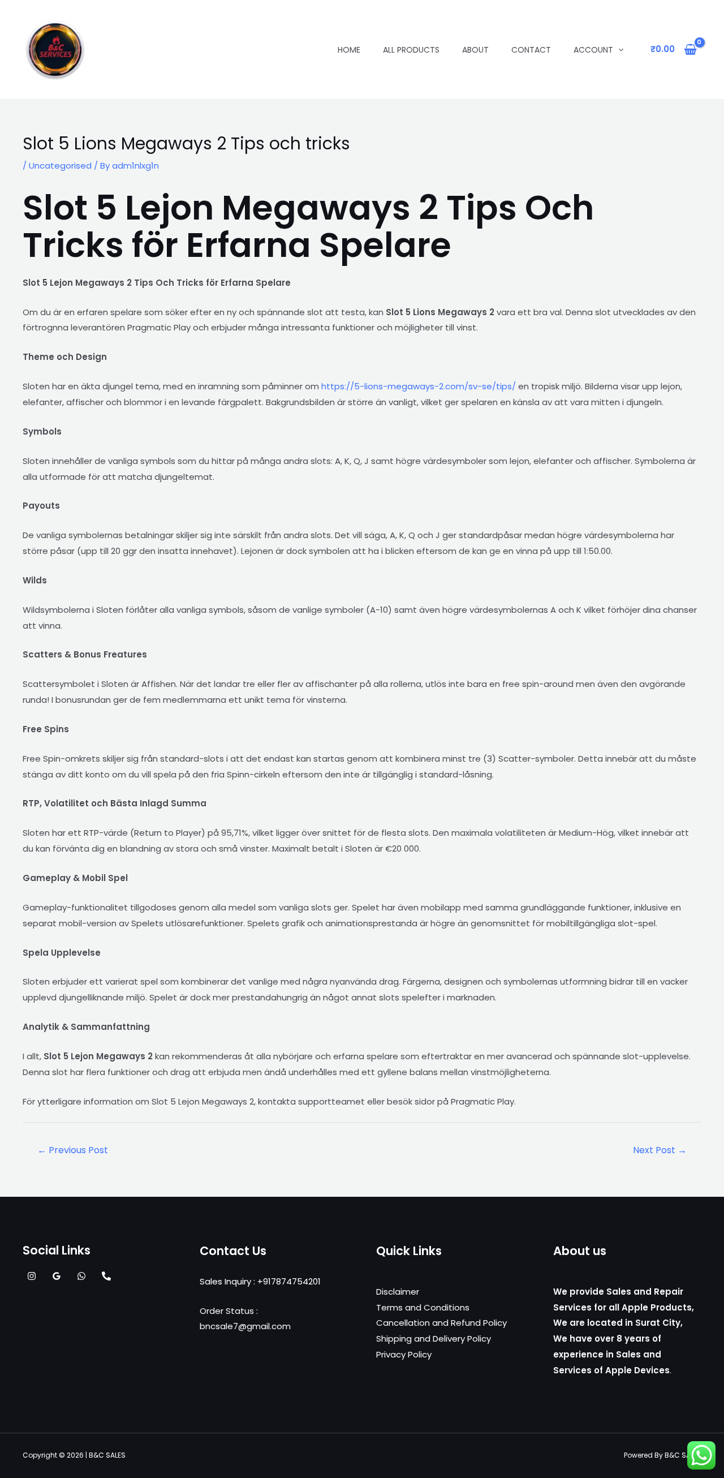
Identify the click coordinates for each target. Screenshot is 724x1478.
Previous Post (72, 1150)
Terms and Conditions (422, 1307)
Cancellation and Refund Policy (441, 1323)
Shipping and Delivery (420, 1338)
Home (349, 49)
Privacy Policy (404, 1354)
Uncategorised (60, 165)
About (475, 49)
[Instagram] (32, 1276)
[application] (618, 49)
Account (593, 49)
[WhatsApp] (81, 1276)
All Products (411, 49)
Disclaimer (397, 1291)
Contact (531, 49)
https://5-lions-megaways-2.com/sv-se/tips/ (418, 386)
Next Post (660, 1150)
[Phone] (106, 1276)
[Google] (57, 1276)
